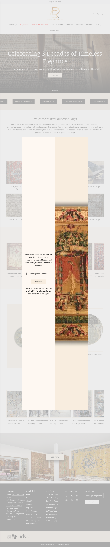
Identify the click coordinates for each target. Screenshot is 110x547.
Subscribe (38, 281)
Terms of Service (37, 294)
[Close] (84, 140)
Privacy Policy (45, 291)
